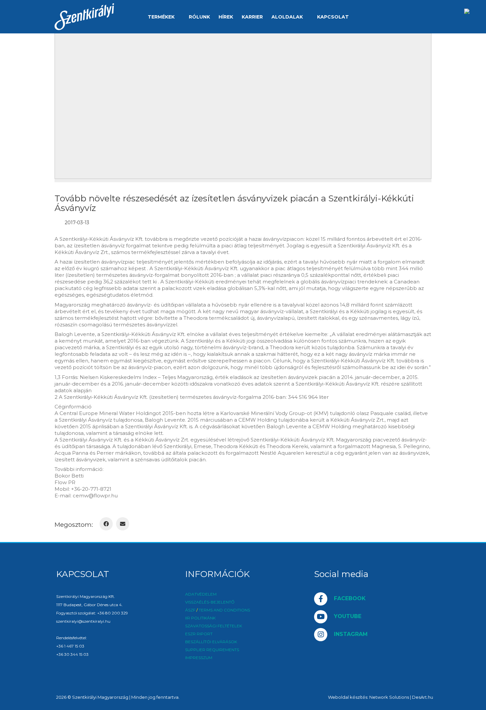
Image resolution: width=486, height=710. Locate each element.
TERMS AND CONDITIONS (224, 610)
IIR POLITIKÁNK (200, 618)
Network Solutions (389, 697)
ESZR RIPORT (199, 634)
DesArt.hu (422, 697)
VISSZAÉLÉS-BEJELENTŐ (209, 602)
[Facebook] (106, 523)
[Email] (122, 523)
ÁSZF (190, 610)
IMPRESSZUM (198, 658)
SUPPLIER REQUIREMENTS (212, 650)
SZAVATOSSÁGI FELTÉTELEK (213, 626)
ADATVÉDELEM (201, 594)
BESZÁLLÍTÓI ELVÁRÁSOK (211, 642)
